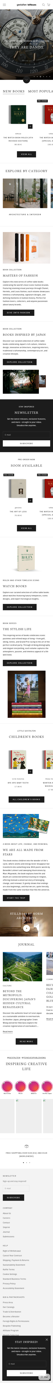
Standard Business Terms (14, 1279)
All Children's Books (26, 799)
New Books (14, 91)
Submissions (8, 1236)
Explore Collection (20, 362)
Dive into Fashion (18, 313)
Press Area (8, 1302)
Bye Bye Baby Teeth (18, 783)
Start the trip (16, 898)
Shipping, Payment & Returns (16, 1260)
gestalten (18, 508)
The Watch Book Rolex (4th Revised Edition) (18, 139)
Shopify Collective (11, 1335)
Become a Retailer (11, 1316)
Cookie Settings (10, 1274)
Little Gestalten (18, 779)
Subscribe (26, 1373)
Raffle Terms (9, 1269)
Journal (6, 1232)
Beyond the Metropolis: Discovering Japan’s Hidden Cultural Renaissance (19, 999)
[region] (26, 44)
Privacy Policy (9, 1283)
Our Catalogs (8, 1307)
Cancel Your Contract (12, 1255)
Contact (6, 1222)
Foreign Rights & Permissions (16, 1321)
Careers (6, 1218)
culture (7, 986)
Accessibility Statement (13, 1288)
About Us (7, 1213)
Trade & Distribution (12, 1312)
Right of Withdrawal (12, 1251)
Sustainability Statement (14, 1265)
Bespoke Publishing (12, 1326)
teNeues (18, 134)
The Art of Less (18, 511)
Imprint (6, 1227)
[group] (26, 44)
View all (26, 154)
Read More (26, 1041)
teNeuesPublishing (35, 1057)
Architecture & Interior (25, 214)
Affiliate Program (11, 1330)
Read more (8, 1031)
